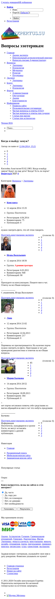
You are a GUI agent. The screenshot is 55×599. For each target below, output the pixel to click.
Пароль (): (21, 12)
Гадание (25, 536)
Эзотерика (28, 181)
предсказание (34, 544)
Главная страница (15, 566)
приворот (46, 544)
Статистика (12, 573)
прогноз (5, 546)
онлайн (4, 544)
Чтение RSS (7, 123)
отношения (14, 544)
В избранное (26, 2)
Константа (12, 202)
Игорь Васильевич (16, 255)
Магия (40, 539)
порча (24, 544)
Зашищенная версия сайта (19, 458)
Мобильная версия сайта (18, 455)
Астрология (14, 536)
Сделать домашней (10, 2)
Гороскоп (17, 539)
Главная (10, 448)
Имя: (14, 10)
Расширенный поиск (17, 453)
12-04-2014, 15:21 (27, 146)
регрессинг (15, 546)
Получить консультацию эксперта (17, 235)
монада (47, 541)
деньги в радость (20, 541)
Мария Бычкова (15, 378)
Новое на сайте (14, 571)
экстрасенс (44, 546)
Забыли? (25, 12)
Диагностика (29, 539)
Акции (4, 536)
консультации (36, 541)
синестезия (33, 546)
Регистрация (13, 21)
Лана (9, 318)
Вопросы (16, 181)
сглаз (24, 546)
